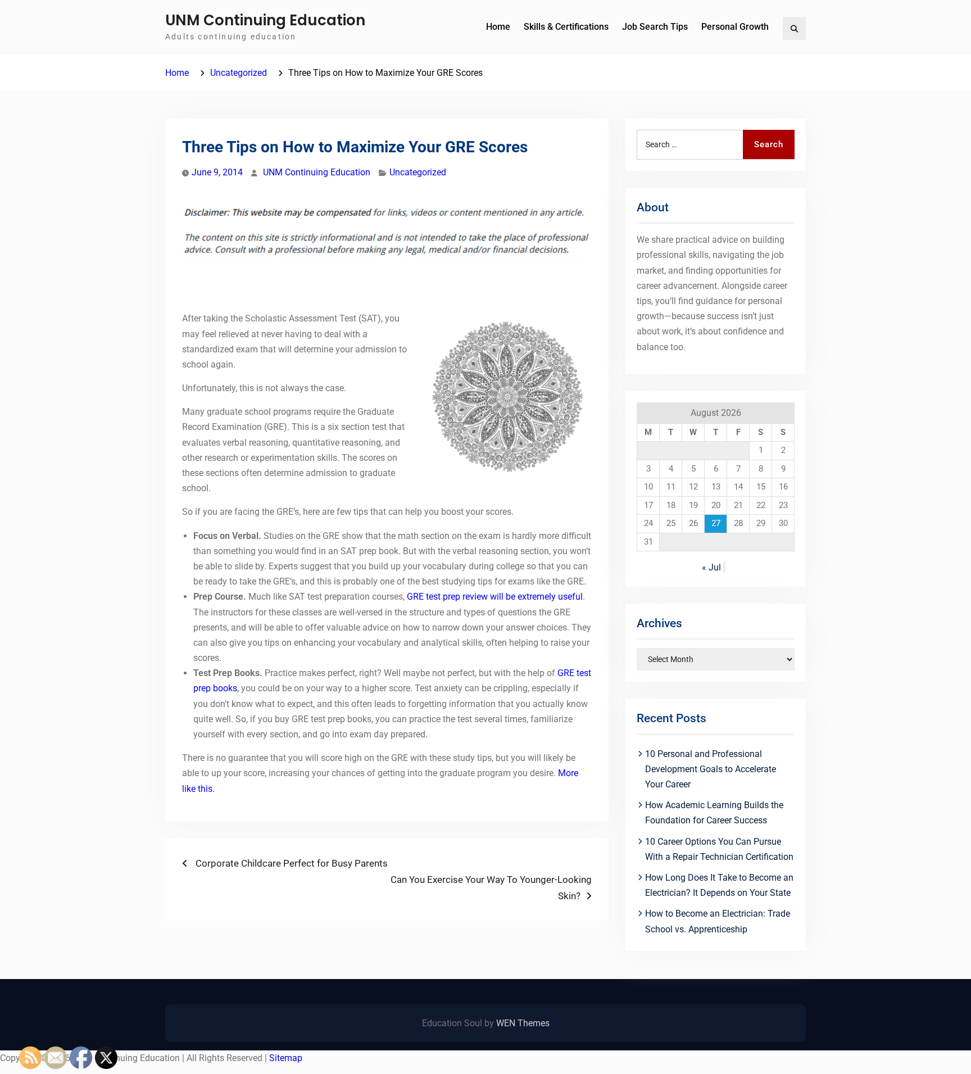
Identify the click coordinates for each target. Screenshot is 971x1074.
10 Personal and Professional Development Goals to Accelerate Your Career (710, 769)
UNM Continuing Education (265, 20)
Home (498, 26)
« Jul (711, 567)
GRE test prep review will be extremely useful (495, 596)
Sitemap (285, 1058)
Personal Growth (735, 26)
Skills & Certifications (566, 26)
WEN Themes (523, 1023)
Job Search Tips (655, 26)
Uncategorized (417, 172)
